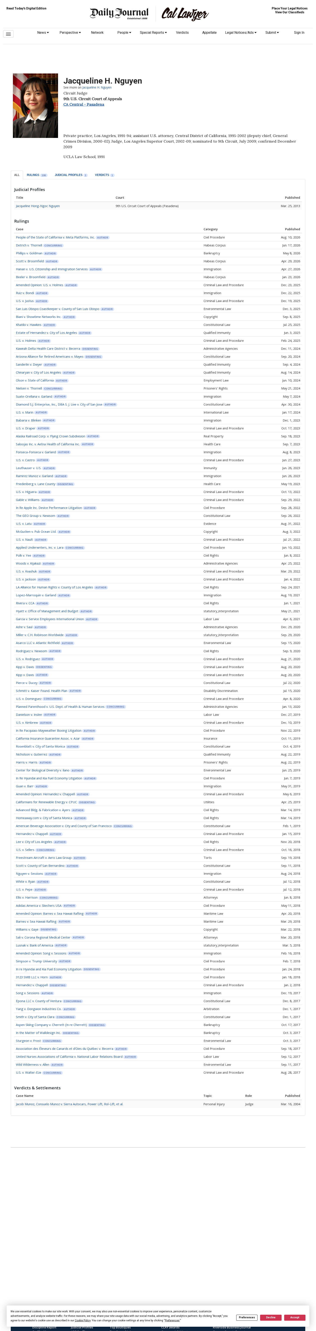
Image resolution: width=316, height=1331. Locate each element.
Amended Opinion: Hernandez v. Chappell (45, 794)
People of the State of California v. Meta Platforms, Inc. (55, 237)
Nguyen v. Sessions (29, 873)
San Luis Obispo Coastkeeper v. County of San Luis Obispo (57, 309)
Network (97, 33)
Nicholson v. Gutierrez (31, 754)
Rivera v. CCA (25, 603)
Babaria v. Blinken (28, 420)
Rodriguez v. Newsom (31, 651)
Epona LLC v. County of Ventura (38, 1001)
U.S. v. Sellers (25, 849)
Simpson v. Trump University (36, 961)
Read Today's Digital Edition (26, 8)
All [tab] (17, 175)
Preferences (247, 1317)
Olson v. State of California (35, 380)
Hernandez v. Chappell (32, 834)
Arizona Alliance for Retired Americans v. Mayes (49, 356)
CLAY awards (170, 1327)
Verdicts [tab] (104, 175)
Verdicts (182, 33)
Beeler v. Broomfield (30, 277)
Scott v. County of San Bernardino (40, 865)
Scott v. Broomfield (30, 261)
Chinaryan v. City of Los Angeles (38, 372)
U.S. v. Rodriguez (28, 659)
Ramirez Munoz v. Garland (34, 476)
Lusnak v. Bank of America (34, 945)
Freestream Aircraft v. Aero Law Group (44, 857)
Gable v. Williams (28, 500)
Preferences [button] (172, 1320)
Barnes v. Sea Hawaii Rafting (36, 921)
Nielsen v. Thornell (29, 388)
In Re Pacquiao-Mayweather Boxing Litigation (48, 730)
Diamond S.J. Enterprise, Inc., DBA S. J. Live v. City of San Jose (59, 404)
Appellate (209, 33)
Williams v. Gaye (27, 929)
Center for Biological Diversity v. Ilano (42, 770)
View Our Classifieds (289, 12)
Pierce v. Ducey (26, 683)
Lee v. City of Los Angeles (34, 842)
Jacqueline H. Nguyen (97, 87)
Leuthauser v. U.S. (28, 468)
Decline (271, 1317)
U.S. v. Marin (24, 412)
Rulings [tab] (36, 175)
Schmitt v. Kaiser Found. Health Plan (41, 690)
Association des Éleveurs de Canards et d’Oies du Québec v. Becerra (64, 1048)
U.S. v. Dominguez (28, 698)
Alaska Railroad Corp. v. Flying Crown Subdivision (50, 436)
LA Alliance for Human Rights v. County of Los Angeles (54, 587)
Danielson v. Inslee (29, 714)
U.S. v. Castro (25, 460)
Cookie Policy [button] (83, 1320)
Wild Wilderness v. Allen (32, 1064)
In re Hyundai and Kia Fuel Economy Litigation (48, 969)
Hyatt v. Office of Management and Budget (47, 611)
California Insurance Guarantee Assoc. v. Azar (48, 738)
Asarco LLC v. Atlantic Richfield (38, 643)
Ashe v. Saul (24, 627)
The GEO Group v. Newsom (35, 515)
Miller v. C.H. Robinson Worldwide (40, 635)
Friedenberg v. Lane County (35, 484)
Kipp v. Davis (25, 667)
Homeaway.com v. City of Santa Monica (44, 818)
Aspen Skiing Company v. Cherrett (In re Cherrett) (51, 1025)
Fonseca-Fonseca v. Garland (36, 452)
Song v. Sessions (27, 993)
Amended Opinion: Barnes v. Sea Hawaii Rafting (50, 913)
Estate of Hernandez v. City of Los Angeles (46, 332)
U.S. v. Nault (24, 539)
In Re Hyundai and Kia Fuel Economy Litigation (49, 778)
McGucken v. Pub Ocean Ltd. (36, 531)
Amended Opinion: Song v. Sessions (41, 953)
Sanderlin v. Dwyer (29, 364)
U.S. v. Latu (24, 523)
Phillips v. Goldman (29, 253)
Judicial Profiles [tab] (70, 175)
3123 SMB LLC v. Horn (32, 977)
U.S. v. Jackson (26, 579)
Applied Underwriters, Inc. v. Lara (39, 547)
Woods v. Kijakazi (28, 563)
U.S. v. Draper (25, 428)
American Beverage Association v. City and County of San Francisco (64, 826)
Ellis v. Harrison (27, 897)
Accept (294, 1317)
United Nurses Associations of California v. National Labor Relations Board (69, 1056)
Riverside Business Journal (232, 1327)
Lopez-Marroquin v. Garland (36, 595)
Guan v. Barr (25, 786)
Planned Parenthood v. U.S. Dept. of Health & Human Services (60, 706)
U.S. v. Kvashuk (26, 571)
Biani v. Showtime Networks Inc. (38, 316)
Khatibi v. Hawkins (28, 324)
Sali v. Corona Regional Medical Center (43, 937)
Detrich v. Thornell (29, 245)
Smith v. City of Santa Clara (35, 1017)
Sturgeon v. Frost (29, 1040)
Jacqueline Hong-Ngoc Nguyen (38, 206)
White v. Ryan (25, 881)
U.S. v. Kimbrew (27, 722)
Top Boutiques (120, 1327)
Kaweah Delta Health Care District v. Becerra (48, 348)
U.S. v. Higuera (26, 492)
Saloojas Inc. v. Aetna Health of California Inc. (48, 444)
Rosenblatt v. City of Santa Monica (40, 746)
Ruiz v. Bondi (25, 293)
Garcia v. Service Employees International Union (50, 619)
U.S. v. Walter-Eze (29, 1072)
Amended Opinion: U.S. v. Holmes (39, 285)
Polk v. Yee (23, 555)
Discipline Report (44, 1327)
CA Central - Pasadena (83, 104)
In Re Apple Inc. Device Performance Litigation (49, 507)
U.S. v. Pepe (24, 889)
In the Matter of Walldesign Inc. (38, 1032)
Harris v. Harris (26, 762)
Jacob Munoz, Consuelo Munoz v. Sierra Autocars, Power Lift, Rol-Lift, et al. (69, 1104)
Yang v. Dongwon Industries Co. (38, 1009)
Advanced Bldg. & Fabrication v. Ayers (43, 810)
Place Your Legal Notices (290, 8)
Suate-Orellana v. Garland (34, 396)
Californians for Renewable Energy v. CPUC (46, 802)
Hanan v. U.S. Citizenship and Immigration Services (52, 269)
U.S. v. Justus (25, 301)
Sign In (299, 33)
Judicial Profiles (82, 1327)
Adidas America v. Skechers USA (38, 905)
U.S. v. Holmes (26, 340)
